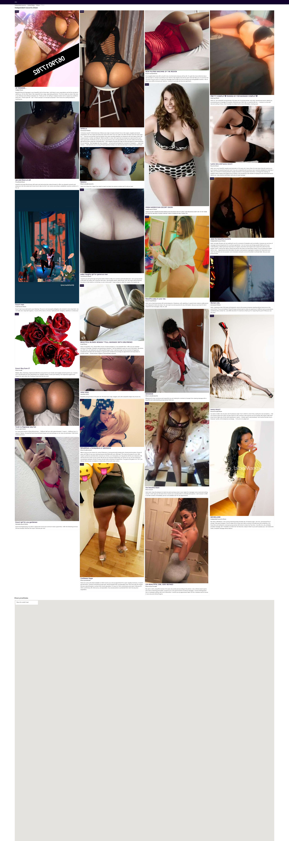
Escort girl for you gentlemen (26, 522)
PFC (16, 2)
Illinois (38, 5)
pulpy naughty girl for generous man (94, 274)
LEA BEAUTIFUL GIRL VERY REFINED (159, 584)
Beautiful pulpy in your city (155, 299)
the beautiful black (152, 488)
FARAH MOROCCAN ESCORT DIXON (159, 207)
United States (31, 5)
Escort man (19, 305)
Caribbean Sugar (86, 578)
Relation (83, 182)
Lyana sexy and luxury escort (221, 164)
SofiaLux (83, 128)
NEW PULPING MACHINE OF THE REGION (161, 71)
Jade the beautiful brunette (221, 239)
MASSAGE (149, 394)
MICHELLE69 (215, 517)
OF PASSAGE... (20, 88)
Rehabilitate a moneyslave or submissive (95, 448)
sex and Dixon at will (23, 180)
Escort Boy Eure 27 (22, 368)
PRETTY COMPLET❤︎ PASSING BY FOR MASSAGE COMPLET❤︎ (234, 96)
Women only (215, 303)
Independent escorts (20, 5)
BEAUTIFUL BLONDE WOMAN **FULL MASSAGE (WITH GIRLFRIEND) (106, 342)
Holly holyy (84, 392)
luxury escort (215, 409)
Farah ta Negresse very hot (25, 427)
